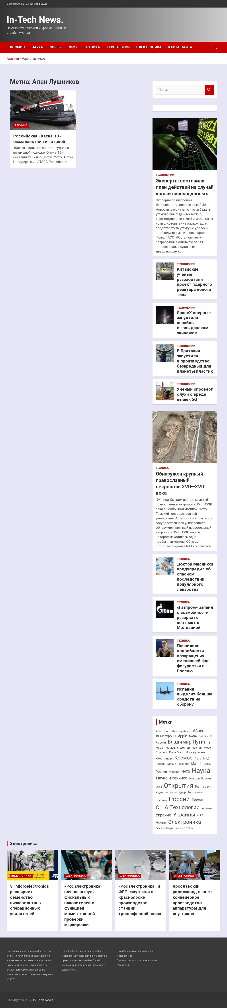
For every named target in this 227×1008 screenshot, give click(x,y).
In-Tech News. (35, 20)
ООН (159, 787)
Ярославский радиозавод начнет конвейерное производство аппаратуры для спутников (192, 900)
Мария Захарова (178, 763)
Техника (92, 47)
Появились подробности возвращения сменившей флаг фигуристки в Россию (194, 658)
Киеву (168, 758)
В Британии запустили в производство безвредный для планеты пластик (195, 361)
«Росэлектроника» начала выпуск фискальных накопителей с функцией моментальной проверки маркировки (83, 905)
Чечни (161, 822)
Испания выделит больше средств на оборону (194, 697)
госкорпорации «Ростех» (175, 828)
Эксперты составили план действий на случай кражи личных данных (184, 187)
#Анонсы (201, 731)
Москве (174, 771)
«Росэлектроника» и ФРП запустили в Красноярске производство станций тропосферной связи (139, 900)
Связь (55, 47)
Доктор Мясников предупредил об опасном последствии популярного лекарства (195, 577)
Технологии (118, 47)
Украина (207, 808)
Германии (171, 747)
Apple (182, 736)
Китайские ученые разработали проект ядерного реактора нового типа (194, 282)
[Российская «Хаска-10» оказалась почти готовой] (43, 110)
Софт (72, 47)
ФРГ (200, 815)
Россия (198, 800)
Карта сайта (180, 47)
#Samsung (162, 731)
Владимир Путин (187, 742)
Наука (37, 47)
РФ (197, 787)
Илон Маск (176, 752)
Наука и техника (171, 778)
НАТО (185, 772)
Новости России (200, 778)
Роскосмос (195, 792)
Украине (163, 815)
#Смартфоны (166, 736)
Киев (159, 758)
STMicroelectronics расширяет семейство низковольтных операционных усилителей (29, 900)
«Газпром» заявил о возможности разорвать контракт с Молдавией (195, 617)
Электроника (149, 47)
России (179, 799)
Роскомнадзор (178, 792)
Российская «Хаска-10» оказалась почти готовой (39, 138)
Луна (197, 758)
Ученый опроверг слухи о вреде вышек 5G (195, 394)
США (162, 807)
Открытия (178, 785)
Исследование (195, 752)
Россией (161, 800)
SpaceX (203, 736)
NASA (193, 736)
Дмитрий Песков (191, 747)
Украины (184, 815)
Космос (17, 47)
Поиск (209, 90)
